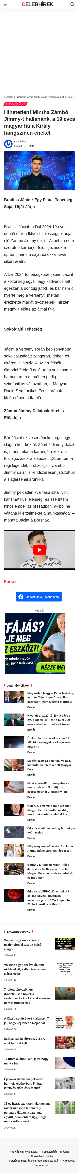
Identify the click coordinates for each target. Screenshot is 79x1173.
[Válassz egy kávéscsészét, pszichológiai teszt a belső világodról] (65, 944)
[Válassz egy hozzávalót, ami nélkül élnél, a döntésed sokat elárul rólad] (65, 969)
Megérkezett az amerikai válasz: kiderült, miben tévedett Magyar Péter (49, 765)
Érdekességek (15, 104)
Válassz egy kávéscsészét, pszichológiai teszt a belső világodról (23, 944)
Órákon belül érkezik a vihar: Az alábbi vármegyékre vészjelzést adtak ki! (49, 742)
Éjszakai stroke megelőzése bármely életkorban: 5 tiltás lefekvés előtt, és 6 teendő (23, 1083)
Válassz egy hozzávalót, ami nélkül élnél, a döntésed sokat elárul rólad (25, 969)
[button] (7, 4)
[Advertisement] (39, 50)
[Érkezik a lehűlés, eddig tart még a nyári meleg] (14, 832)
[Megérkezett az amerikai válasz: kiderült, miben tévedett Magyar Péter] (14, 765)
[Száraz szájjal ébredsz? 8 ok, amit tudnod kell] (65, 1043)
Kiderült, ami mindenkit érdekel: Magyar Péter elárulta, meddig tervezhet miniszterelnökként (49, 810)
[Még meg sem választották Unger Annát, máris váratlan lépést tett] (14, 850)
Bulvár (31, 707)
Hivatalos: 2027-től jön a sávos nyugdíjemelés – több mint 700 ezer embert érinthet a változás (48, 720)
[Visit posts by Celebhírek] (8, 144)
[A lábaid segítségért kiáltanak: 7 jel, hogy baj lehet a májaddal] (65, 1022)
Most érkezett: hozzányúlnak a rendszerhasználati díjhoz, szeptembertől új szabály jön (48, 787)
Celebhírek (37, 4)
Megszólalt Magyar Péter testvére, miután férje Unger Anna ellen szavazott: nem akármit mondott (50, 697)
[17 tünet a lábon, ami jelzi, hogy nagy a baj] (65, 1063)
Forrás (10, 581)
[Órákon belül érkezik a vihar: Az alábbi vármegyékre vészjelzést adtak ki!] (14, 742)
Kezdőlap (8, 97)
